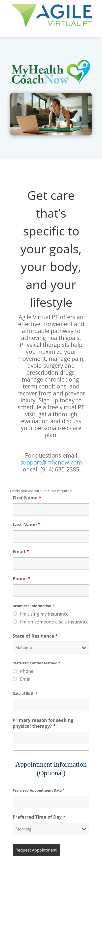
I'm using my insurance (44, 613)
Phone (21, 578)
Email (21, 551)
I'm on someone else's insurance (54, 621)
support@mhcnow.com (51, 462)
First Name (27, 498)
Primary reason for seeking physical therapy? (43, 723)
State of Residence (35, 636)
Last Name (27, 524)
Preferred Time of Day (39, 817)
